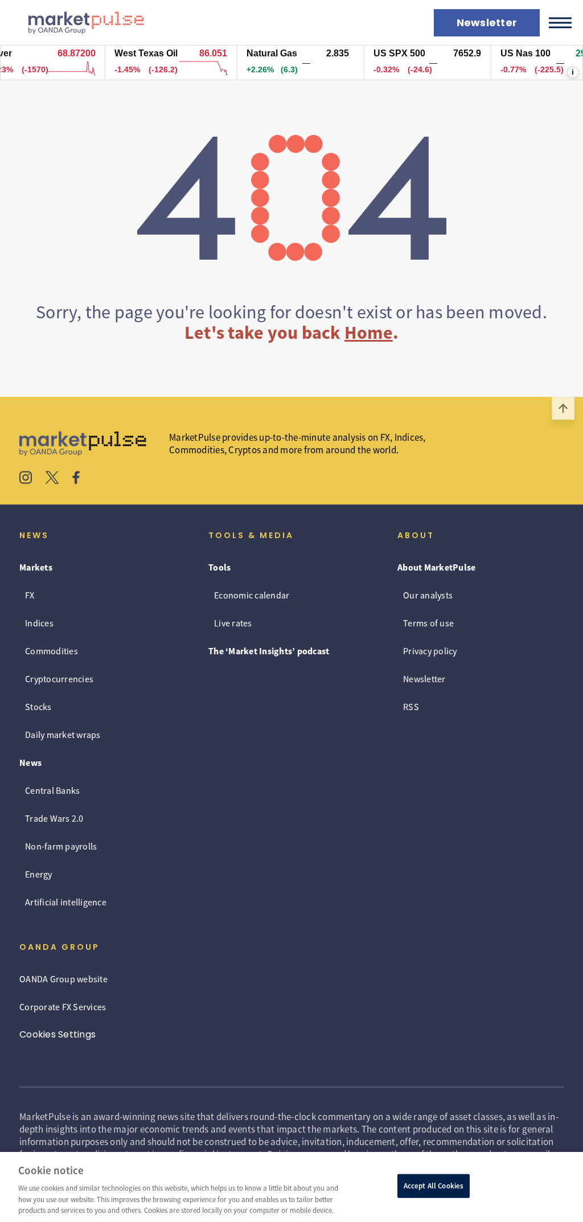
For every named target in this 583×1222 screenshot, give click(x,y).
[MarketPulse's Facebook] (76, 479)
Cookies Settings (57, 1034)
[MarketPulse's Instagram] (25, 479)
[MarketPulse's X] (52, 478)
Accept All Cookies (433, 1186)
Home (368, 332)
